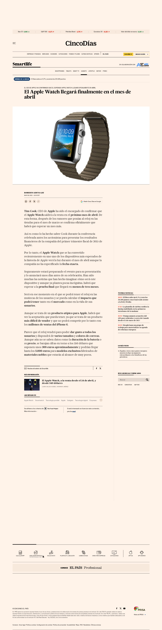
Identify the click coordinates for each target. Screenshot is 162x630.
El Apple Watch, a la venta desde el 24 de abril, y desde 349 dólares (69, 382)
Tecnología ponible (52, 400)
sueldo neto (51, 555)
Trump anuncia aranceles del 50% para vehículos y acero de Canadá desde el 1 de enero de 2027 (133, 318)
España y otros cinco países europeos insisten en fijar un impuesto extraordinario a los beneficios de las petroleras (133, 354)
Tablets (68, 71)
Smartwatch (39, 400)
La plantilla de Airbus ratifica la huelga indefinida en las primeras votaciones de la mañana (133, 309)
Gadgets (84, 71)
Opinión (96, 54)
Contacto (15, 625)
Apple (63, 400)
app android (142, 555)
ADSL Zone (142, 64)
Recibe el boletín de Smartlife (38, 368)
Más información (30, 411)
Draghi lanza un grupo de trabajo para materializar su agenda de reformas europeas (133, 327)
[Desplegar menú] (14, 43)
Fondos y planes (74, 54)
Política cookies (31, 625)
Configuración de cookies (44, 625)
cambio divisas (83, 555)
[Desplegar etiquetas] (101, 400)
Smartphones (59, 71)
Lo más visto (123, 346)
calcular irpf (20, 555)
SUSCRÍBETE (128, 54)
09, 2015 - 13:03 (31, 195)
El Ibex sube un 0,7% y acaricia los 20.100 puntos (48, 79)
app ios (131, 555)
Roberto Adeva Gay (34, 193)
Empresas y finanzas (34, 54)
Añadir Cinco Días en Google (92, 201)
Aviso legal (22, 625)
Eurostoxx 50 (98, 32)
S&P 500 (44, 32)
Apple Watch (28, 400)
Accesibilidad (71, 625)
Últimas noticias (87, 54)
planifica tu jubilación (67, 555)
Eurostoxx (128, 385)
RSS (81, 625)
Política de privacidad (59, 625)
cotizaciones (114, 555)
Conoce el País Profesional (81, 568)
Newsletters (86, 625)
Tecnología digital (81, 400)
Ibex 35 (20, 32)
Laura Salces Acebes (49, 386)
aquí (74, 411)
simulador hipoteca (36, 555)
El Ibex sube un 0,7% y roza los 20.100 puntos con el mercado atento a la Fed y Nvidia (133, 299)
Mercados (45, 54)
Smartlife (22, 64)
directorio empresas (98, 555)
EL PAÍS (104, 53)
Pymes (105, 71)
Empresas (93, 400)
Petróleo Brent (70, 32)
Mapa (77, 625)
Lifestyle (91, 71)
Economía (54, 54)
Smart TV (76, 71)
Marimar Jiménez (62, 386)
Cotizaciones (63, 54)
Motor (98, 71)
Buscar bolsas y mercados (129, 373)
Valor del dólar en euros (129, 32)
